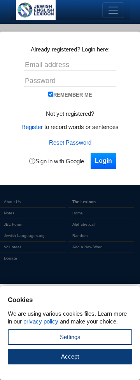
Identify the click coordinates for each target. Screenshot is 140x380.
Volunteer (12, 247)
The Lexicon (84, 202)
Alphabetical (83, 224)
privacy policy (40, 321)
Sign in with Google (59, 161)
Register (32, 127)
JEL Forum (13, 224)
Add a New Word (87, 247)
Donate (10, 258)
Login (103, 160)
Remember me (72, 95)
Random (80, 235)
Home (77, 213)
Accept (70, 356)
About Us (12, 202)
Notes (9, 213)
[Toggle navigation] (113, 10)
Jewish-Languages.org (24, 235)
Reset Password (70, 142)
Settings (70, 337)
